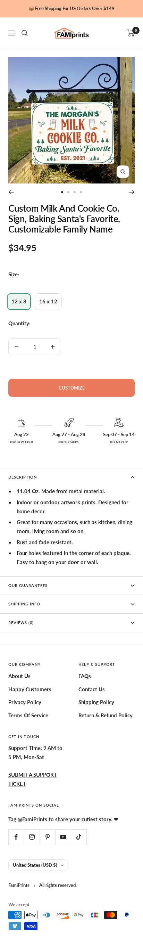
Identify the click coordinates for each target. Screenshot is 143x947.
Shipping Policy (96, 702)
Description (22, 477)
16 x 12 (48, 301)
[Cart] (131, 33)
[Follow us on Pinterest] (47, 837)
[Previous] (11, 192)
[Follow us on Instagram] (32, 837)
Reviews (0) (21, 622)
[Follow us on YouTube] (63, 837)
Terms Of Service (28, 715)
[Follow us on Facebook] (16, 837)
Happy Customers (29, 689)
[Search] (25, 33)
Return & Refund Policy (105, 715)
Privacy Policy (24, 702)
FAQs (84, 676)
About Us (19, 676)
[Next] (132, 192)
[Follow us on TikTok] (78, 837)
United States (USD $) (35, 865)
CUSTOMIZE (72, 388)
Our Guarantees (28, 585)
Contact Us (91, 689)
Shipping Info (24, 604)
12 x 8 (18, 301)
